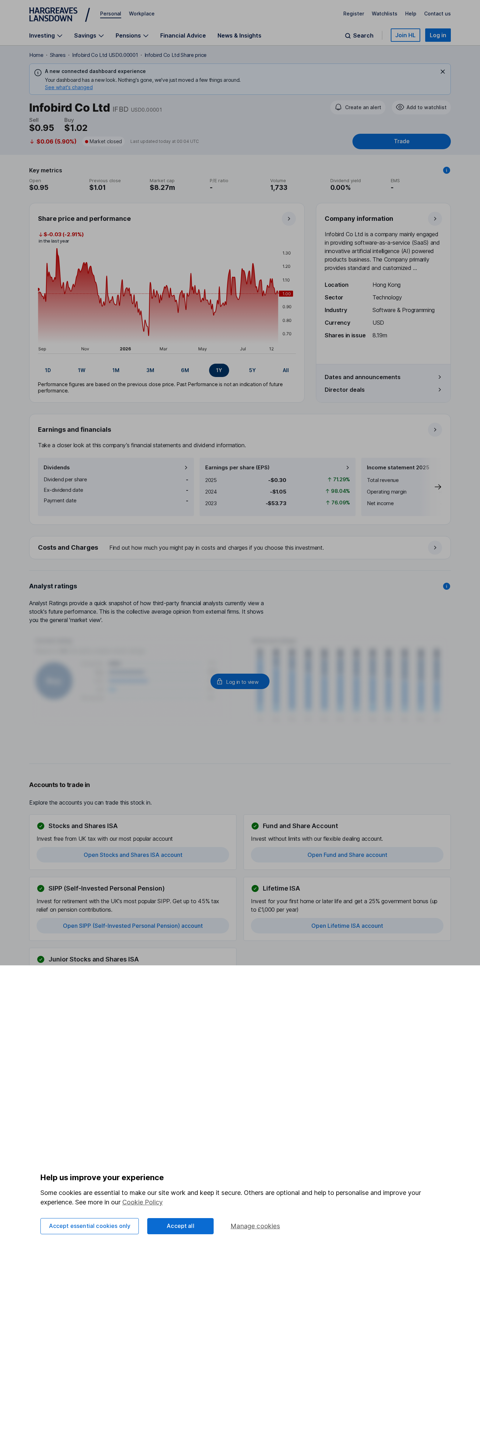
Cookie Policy (142, 1202)
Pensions (128, 35)
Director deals (345, 389)
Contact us (437, 13)
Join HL (405, 35)
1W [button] (81, 370)
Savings (85, 35)
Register (353, 13)
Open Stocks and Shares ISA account (133, 854)
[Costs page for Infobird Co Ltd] (240, 548)
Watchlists (384, 13)
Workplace (142, 13)
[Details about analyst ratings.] (446, 586)
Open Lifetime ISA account (347, 925)
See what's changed (69, 87)
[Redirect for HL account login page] (240, 681)
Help (410, 13)
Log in (438, 35)
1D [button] (48, 370)
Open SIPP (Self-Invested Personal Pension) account (133, 925)
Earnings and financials (74, 429)
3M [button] (150, 370)
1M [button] (115, 370)
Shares (58, 55)
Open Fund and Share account (347, 854)
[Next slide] (431, 487)
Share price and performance (84, 218)
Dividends (57, 467)
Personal (110, 13)
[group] (167, 370)
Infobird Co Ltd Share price (175, 55)
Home (36, 55)
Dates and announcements (363, 377)
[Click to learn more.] (446, 170)
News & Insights (239, 35)
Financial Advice (183, 35)
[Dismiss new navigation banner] (442, 71)
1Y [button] (219, 370)
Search (363, 35)
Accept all (180, 1225)
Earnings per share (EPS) (237, 467)
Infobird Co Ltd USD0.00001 (105, 55)
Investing (42, 35)
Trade (401, 141)
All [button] (286, 370)
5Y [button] (252, 370)
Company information (359, 218)
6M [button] (185, 370)
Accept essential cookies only (90, 1225)
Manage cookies (255, 1226)
